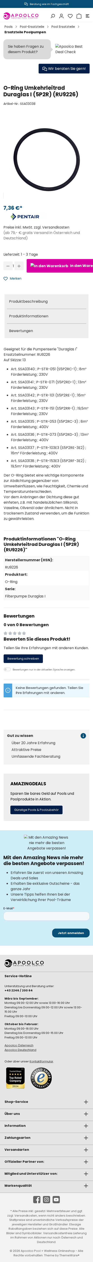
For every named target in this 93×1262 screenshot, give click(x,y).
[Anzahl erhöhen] (19, 266)
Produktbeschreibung (28, 301)
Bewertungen (21, 330)
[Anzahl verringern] (8, 266)
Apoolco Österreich (19, 1045)
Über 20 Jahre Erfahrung (33, 743)
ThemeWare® (69, 1255)
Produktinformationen (28, 316)
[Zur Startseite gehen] (21, 15)
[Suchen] (52, 16)
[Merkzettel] (69, 16)
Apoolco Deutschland (20, 1050)
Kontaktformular (41, 1061)
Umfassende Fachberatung (36, 756)
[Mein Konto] (60, 16)
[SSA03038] (46, 157)
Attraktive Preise (26, 750)
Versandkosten (25, 1215)
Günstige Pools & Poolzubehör (36, 810)
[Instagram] (46, 1199)
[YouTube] (56, 1199)
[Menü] (87, 16)
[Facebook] (36, 1199)
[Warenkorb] (78, 16)
